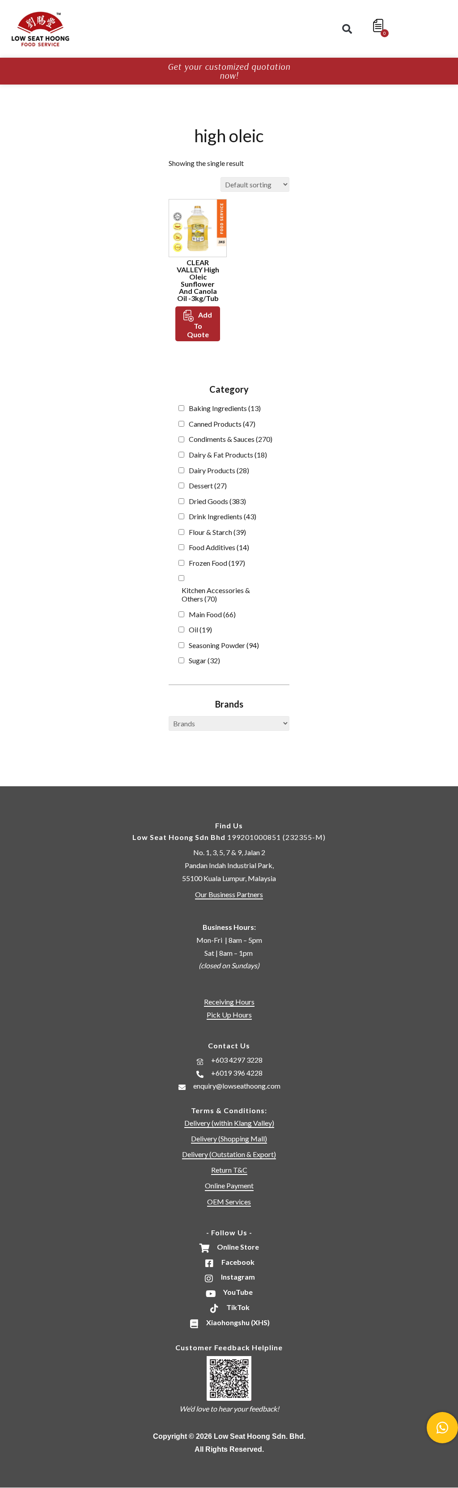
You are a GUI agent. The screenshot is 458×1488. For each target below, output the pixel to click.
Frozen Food (217, 563)
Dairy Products (219, 470)
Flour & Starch (217, 532)
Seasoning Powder (224, 645)
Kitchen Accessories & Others (216, 594)
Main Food (212, 614)
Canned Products (222, 424)
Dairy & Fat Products (228, 454)
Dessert (208, 485)
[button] (347, 29)
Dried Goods (217, 501)
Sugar (204, 660)
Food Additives (219, 547)
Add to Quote (199, 324)
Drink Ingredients (222, 516)
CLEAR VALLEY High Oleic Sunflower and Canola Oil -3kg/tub (198, 280)
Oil (200, 629)
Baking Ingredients (225, 408)
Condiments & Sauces (230, 439)
